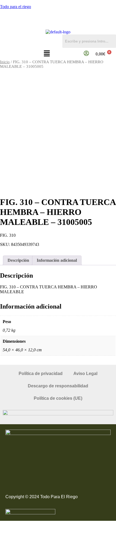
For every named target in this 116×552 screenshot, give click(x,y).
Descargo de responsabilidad (58, 386)
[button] (46, 54)
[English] (108, 26)
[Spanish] (113, 26)
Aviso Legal (85, 373)
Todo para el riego (15, 6)
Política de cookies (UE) (58, 398)
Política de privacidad (41, 373)
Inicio (5, 62)
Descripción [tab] (18, 260)
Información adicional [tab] (57, 260)
